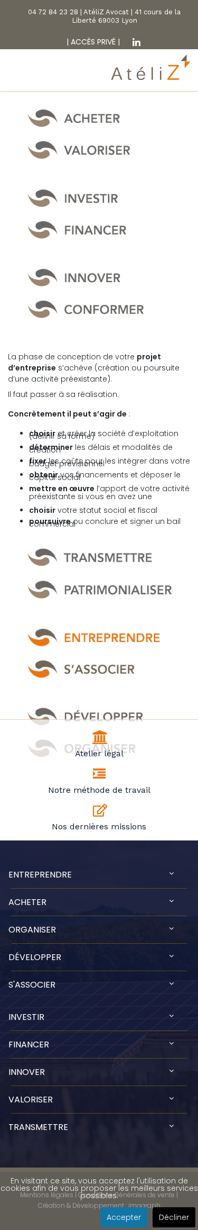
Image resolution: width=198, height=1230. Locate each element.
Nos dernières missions (99, 826)
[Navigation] (14, 77)
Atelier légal (99, 753)
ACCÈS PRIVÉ (92, 42)
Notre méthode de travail (99, 790)
